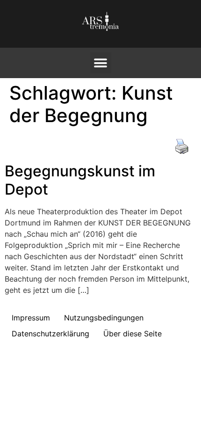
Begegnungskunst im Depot (80, 180)
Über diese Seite (132, 333)
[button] (100, 62)
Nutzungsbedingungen (104, 317)
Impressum (31, 317)
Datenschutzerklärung (50, 333)
